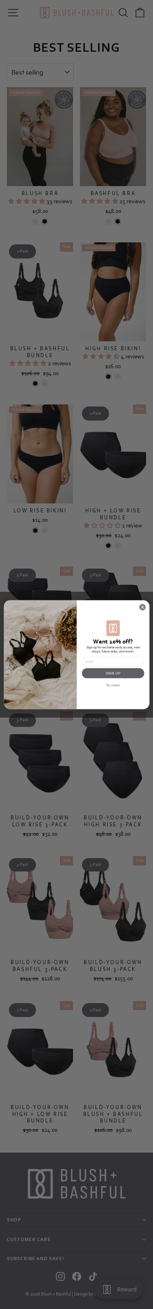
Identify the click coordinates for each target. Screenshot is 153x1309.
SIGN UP (113, 673)
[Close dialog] (142, 607)
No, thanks (113, 685)
